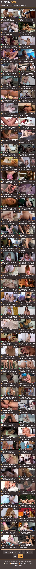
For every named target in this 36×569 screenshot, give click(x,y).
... (15, 552)
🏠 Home (6, 563)
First (11, 552)
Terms (30, 563)
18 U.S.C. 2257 (18, 565)
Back (5, 552)
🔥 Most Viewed (23, 563)
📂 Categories (14, 563)
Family (10, 2)
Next (20, 556)
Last (15, 556)
